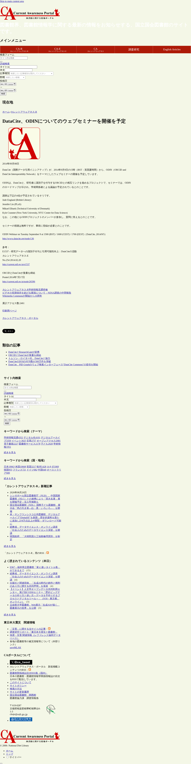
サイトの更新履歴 (19, 692)
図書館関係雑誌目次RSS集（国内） (29, 673)
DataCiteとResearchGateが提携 (23, 352)
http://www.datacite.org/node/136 (18, 238)
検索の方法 (16, 688)
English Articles (172, 49)
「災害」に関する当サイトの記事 (28, 629)
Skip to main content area (12, 1)
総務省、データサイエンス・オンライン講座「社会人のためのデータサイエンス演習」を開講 (35, 530)
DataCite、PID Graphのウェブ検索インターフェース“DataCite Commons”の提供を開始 (53, 364)
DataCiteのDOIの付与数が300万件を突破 (29, 361)
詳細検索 (5, 63)
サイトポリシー (18, 685)
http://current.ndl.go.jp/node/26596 (18, 281)
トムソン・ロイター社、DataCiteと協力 (29, 358)
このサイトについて (20, 682)
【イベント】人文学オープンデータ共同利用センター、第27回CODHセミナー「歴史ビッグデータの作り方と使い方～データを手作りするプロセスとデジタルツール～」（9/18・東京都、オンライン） (35, 595)
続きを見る (10, 452)
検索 (3, 94)
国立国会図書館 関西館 (23, 695)
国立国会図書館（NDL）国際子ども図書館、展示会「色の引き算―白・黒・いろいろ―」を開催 (35, 508)
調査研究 (133, 49)
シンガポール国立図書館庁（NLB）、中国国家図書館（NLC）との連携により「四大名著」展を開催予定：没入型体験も (35, 498)
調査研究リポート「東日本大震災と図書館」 (34, 632)
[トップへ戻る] (1, 763)
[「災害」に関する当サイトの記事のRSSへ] (49, 629)
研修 (45, 289)
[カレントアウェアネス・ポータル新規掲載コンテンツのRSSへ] (30, 670)
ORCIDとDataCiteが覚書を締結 (24, 355)
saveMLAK (15, 647)
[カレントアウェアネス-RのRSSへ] (47, 553)
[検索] (1, 61)
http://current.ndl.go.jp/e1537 (16, 264)
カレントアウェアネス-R (15, 289)
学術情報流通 (36, 289)
